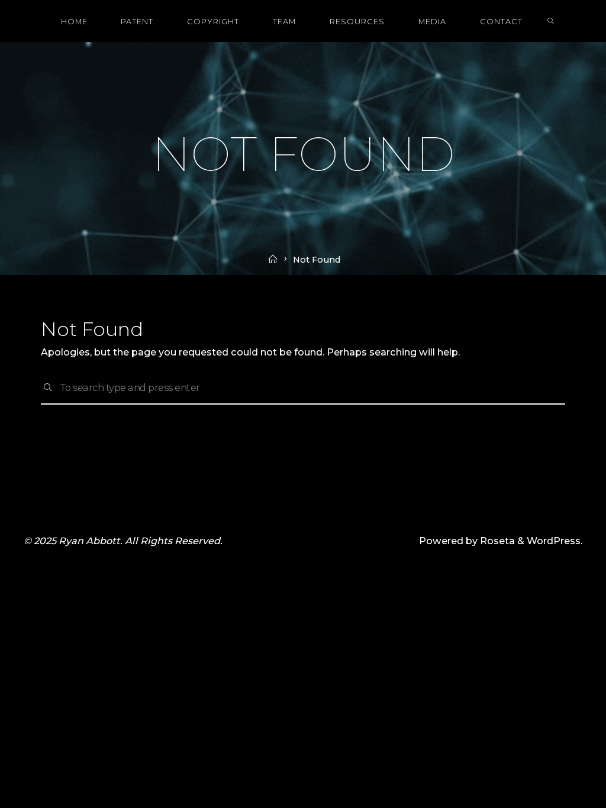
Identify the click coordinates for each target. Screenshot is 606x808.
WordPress (554, 541)
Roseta (496, 541)
